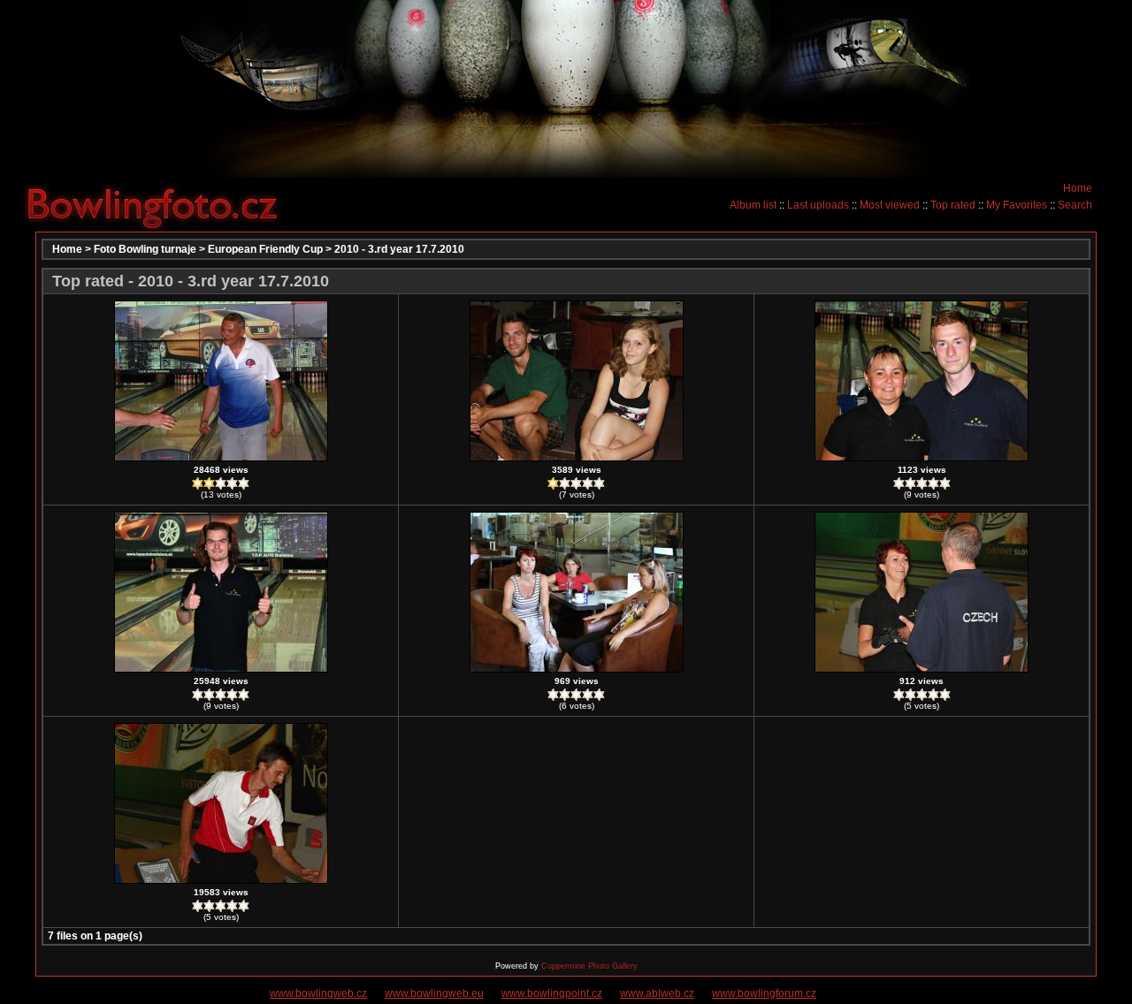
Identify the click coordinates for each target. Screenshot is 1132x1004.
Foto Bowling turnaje (145, 249)
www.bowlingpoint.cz (551, 993)
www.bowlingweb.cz (318, 993)
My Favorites (1016, 205)
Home (1077, 188)
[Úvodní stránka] (159, 204)
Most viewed (890, 205)
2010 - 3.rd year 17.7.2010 (399, 249)
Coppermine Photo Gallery (589, 966)
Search (1075, 205)
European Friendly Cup (265, 249)
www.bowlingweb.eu (434, 993)
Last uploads (818, 205)
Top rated (952, 205)
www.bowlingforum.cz (764, 993)
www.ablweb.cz (657, 993)
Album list (753, 205)
